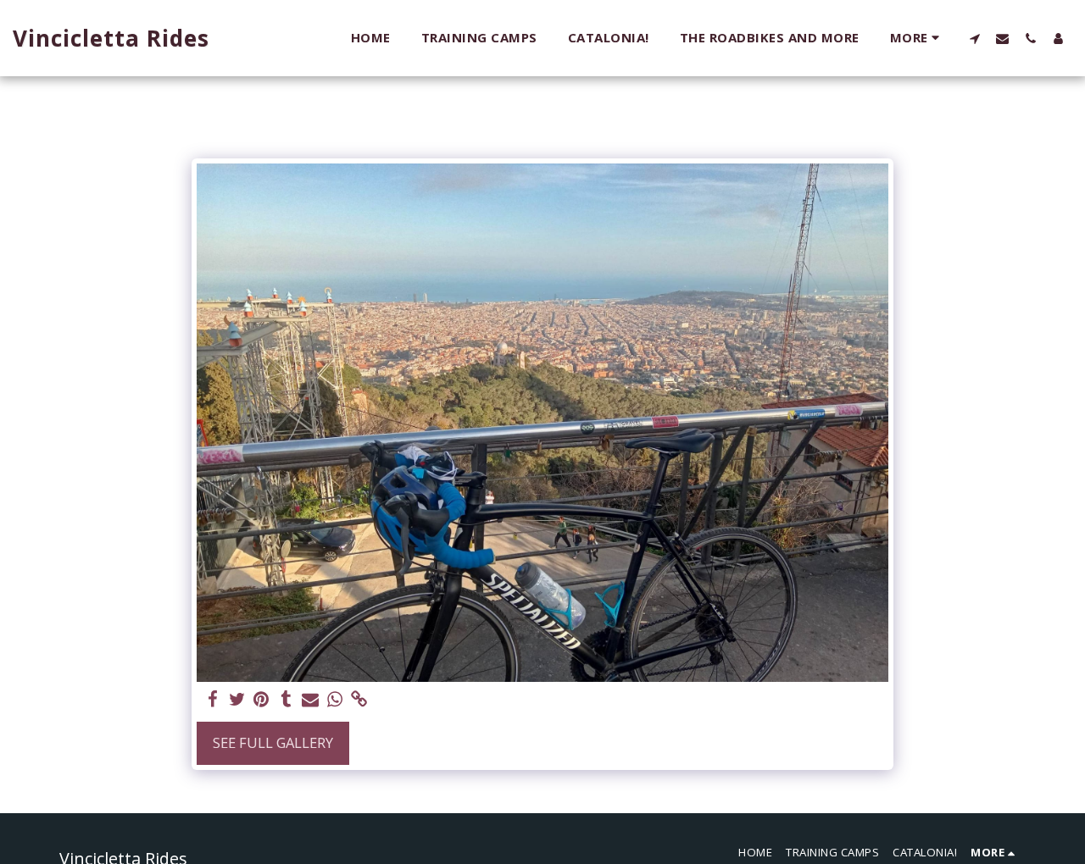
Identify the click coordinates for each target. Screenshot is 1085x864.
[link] (360, 699)
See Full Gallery (273, 742)
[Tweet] (237, 699)
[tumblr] (286, 699)
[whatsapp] (335, 699)
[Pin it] (261, 699)
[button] (974, 38)
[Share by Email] (311, 699)
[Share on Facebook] (212, 699)
